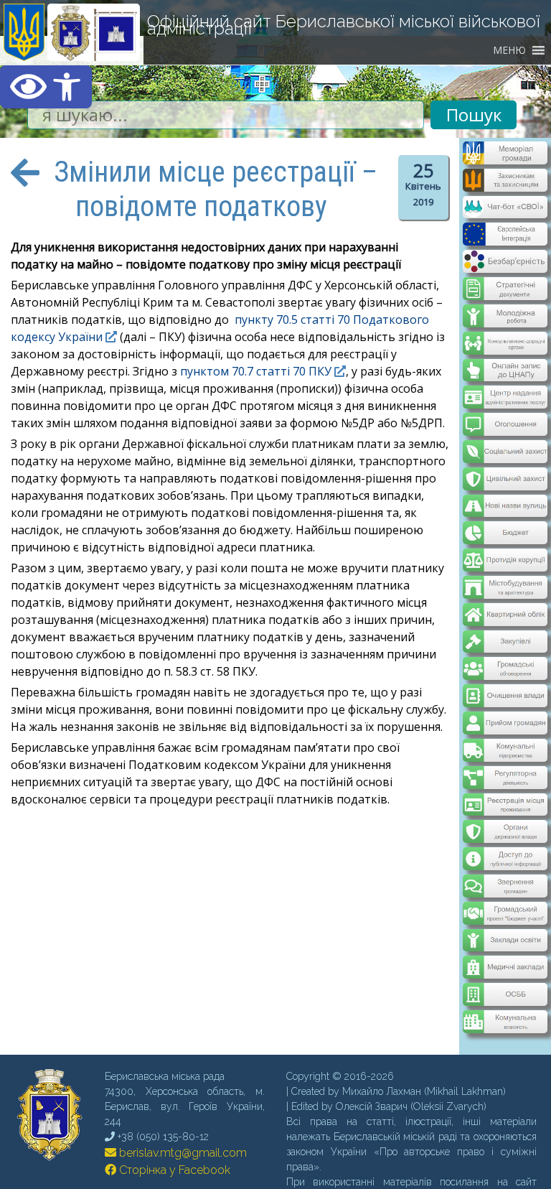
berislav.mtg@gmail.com (181, 1105)
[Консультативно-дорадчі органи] (504, 331)
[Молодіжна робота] (504, 305)
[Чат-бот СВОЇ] (504, 210)
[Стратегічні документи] (504, 279)
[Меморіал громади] (504, 159)
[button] (46, 86)
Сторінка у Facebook (173, 1122)
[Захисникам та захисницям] (504, 184)
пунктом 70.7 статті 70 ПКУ (255, 371)
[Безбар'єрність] (504, 261)
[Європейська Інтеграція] (504, 235)
